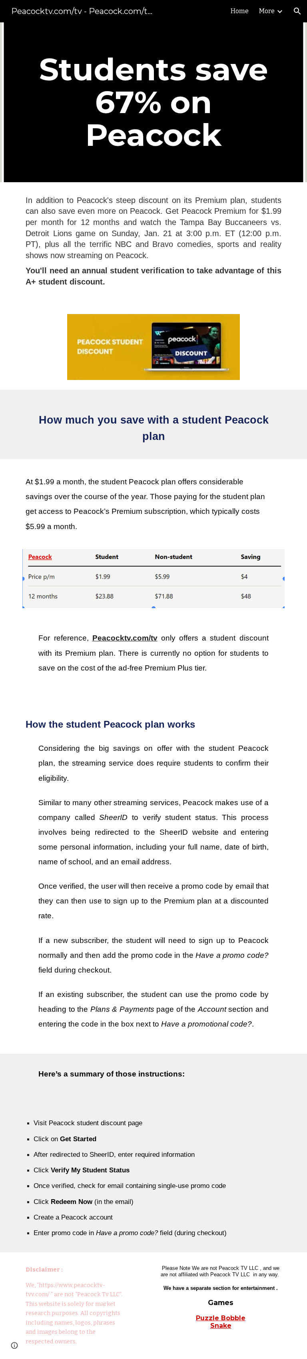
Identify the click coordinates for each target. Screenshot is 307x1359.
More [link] (267, 11)
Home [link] (240, 11)
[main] (153, 102)
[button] (297, 11)
